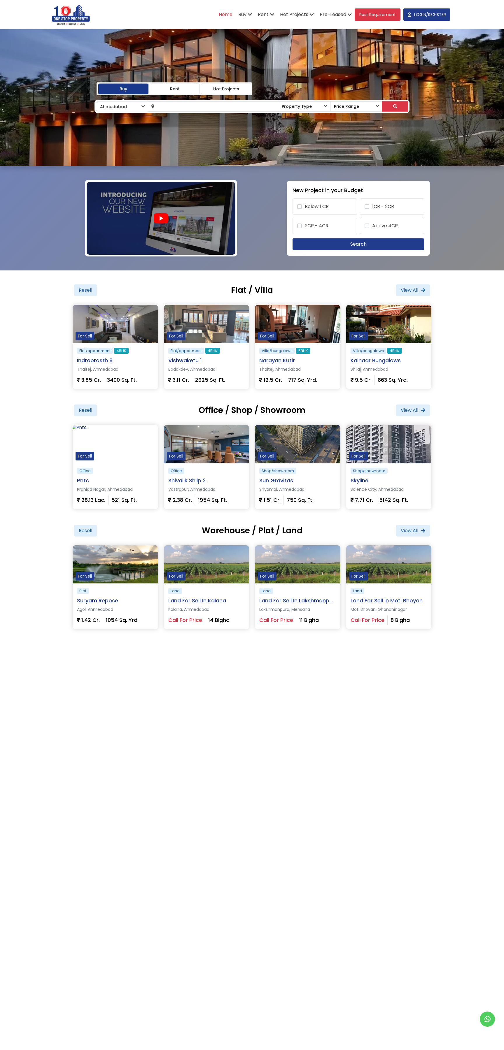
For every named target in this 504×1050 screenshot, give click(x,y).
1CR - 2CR (383, 206)
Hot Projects (226, 89)
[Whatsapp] (487, 1019)
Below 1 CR (317, 206)
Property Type (297, 106)
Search (358, 244)
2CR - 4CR (316, 225)
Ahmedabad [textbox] (113, 107)
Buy (123, 89)
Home (225, 14)
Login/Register (430, 14)
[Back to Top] (487, 1036)
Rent (175, 89)
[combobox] (122, 106)
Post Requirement (377, 14)
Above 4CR (385, 225)
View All (409, 290)
